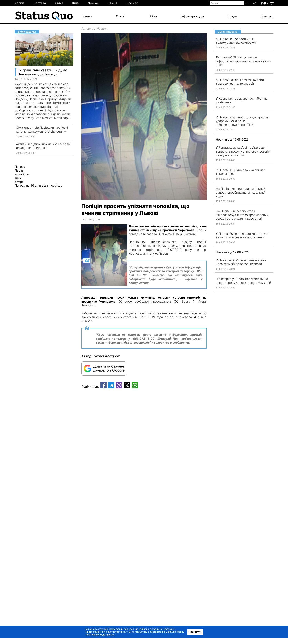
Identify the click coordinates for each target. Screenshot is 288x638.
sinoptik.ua (54, 185)
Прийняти (194, 631)
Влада (232, 16)
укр (263, 3)
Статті (120, 16)
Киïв (75, 3)
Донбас (93, 3)
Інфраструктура (192, 16)
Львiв (59, 3)
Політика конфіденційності (100, 634)
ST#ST (112, 3)
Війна (153, 16)
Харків (19, 3)
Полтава (40, 3)
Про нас (132, 3)
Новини (86, 16)
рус (271, 3)
